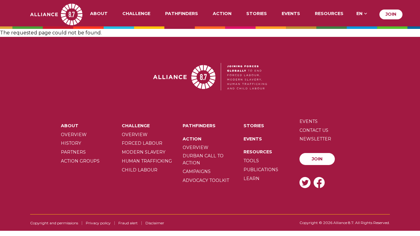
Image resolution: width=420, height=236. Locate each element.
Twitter (305, 182)
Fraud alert (128, 223)
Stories (256, 13)
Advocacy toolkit (206, 180)
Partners (73, 152)
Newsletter (315, 139)
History (71, 143)
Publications (261, 169)
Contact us (313, 130)
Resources (329, 13)
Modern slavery (143, 152)
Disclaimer (154, 223)
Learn (252, 178)
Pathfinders (181, 13)
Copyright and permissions (54, 223)
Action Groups (80, 161)
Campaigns (197, 171)
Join (391, 14)
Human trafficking (147, 161)
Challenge (136, 13)
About (99, 13)
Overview (74, 134)
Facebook (319, 182)
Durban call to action (203, 159)
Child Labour (139, 170)
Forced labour (142, 143)
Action (222, 13)
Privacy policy (98, 223)
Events (291, 13)
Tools (251, 160)
